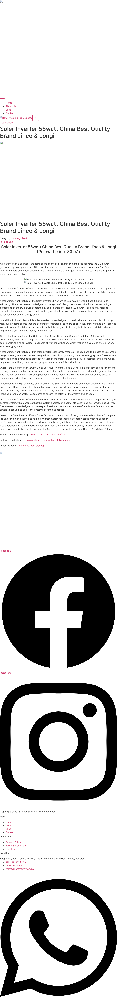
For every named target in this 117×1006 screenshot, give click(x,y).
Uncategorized (19, 238)
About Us (11, 106)
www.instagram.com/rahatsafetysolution (48, 440)
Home (9, 102)
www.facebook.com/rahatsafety (47, 434)
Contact (10, 113)
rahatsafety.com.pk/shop (31, 445)
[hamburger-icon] (2, 99)
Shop (8, 109)
